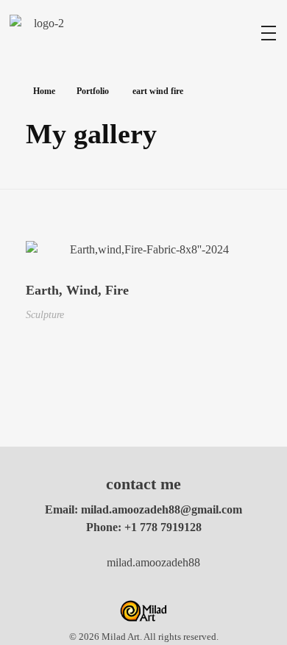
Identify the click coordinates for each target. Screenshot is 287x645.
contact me (143, 484)
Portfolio (93, 91)
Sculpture (45, 314)
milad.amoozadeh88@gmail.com (161, 509)
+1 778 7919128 (163, 527)
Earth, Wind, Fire (77, 290)
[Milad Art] (43, 31)
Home (44, 91)
